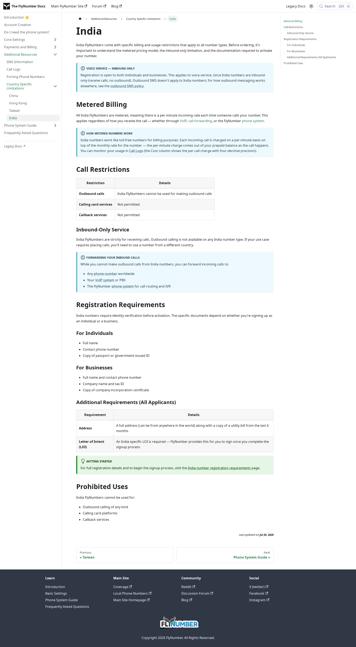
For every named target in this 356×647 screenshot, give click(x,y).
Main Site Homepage (129, 600)
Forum (97, 6)
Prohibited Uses (293, 63)
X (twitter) (257, 587)
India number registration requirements (219, 468)
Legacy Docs (296, 6)
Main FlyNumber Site (67, 6)
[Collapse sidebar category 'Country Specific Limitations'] (55, 86)
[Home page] (80, 19)
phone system (253, 121)
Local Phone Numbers (130, 593)
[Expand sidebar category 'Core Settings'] (55, 39)
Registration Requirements (300, 39)
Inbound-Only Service (300, 33)
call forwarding (200, 121)
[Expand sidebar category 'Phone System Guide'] (55, 125)
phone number (105, 273)
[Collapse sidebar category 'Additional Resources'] (55, 54)
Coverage (120, 587)
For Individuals (296, 45)
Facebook (256, 593)
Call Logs (136, 150)
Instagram (257, 600)
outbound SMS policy (126, 86)
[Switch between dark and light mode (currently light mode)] (311, 6)
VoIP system (104, 280)
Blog (114, 6)
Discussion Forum (195, 593)
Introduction (55, 587)
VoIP (183, 121)
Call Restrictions (293, 27)
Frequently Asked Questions (67, 606)
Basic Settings (56, 593)
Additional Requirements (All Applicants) (311, 57)
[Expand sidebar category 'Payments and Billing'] (55, 47)
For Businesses (296, 51)
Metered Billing (293, 21)
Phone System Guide (61, 600)
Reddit (186, 587)
